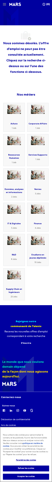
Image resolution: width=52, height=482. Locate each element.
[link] (11, 397)
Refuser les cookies (26, 468)
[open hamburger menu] (4, 4)
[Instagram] (18, 410)
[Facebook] (4, 410)
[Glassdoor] (31, 410)
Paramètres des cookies (26, 460)
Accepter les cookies (26, 477)
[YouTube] (25, 410)
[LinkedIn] (11, 410)
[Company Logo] (15, 4)
